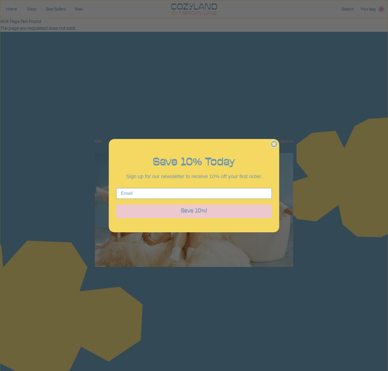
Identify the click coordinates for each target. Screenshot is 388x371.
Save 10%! (194, 211)
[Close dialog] (274, 144)
